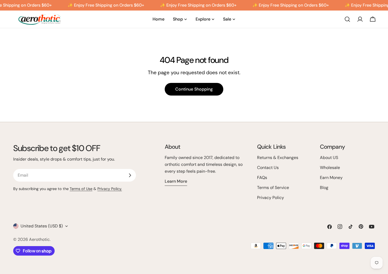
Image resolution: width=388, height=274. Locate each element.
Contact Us (268, 167)
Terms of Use (81, 188)
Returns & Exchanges (277, 157)
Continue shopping (194, 89)
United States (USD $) (42, 226)
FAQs (262, 177)
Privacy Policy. (109, 188)
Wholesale (330, 167)
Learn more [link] (176, 181)
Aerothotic (39, 239)
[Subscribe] (129, 175)
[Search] (347, 19)
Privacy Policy (270, 197)
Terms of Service (273, 187)
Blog (324, 187)
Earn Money (331, 177)
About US (329, 157)
